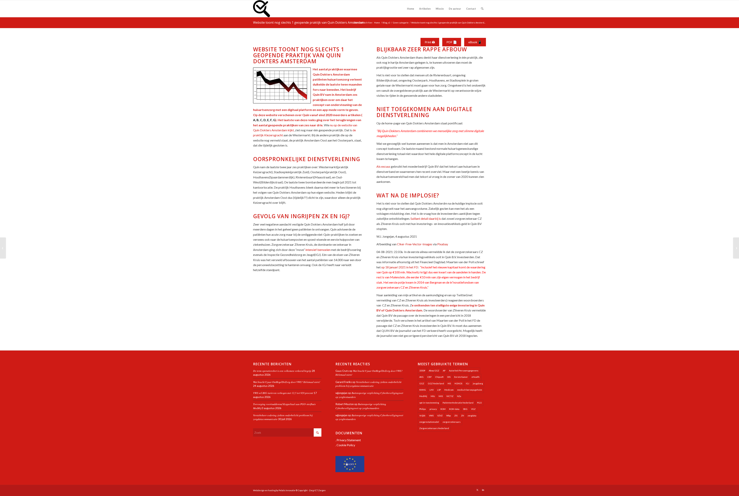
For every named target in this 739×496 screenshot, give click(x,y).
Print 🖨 (430, 42)
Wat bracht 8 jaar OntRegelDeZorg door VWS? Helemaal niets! (286, 382)
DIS (449, 377)
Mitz (433, 396)
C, (261, 120)
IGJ (467, 383)
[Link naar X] (477, 490)
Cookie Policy (346, 445)
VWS (431, 415)
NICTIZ (449, 396)
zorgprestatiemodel (429, 422)
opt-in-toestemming (429, 402)
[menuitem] (411, 8)
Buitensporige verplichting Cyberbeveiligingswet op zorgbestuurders (360, 406)
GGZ (421, 383)
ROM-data (454, 409)
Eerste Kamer (461, 377)
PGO (479, 402)
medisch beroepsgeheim (469, 390)
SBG (465, 409)
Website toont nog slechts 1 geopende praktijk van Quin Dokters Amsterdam (308, 22)
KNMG (422, 390)
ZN (462, 415)
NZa (459, 396)
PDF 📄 (451, 42)
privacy (433, 409)
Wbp (448, 415)
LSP (439, 390)
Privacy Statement (349, 440)
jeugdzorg (478, 383)
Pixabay (442, 244)
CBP (429, 377)
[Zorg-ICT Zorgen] (261, 8)
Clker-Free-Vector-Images (414, 244)
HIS (449, 383)
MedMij (423, 396)
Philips (422, 409)
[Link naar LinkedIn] (483, 490)
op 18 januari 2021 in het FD (399, 267)
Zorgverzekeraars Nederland (434, 428)
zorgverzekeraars (452, 422)
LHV (432, 390)
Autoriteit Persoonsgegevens (463, 370)
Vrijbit (422, 415)
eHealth (475, 377)
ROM (443, 409)
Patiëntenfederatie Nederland (458, 402)
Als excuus (383, 166)
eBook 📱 (475, 42)
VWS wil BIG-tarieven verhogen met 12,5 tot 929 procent (283, 393)
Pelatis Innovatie (287, 490)
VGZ (473, 409)
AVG (421, 377)
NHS (441, 396)
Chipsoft (439, 377)
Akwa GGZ (434, 370)
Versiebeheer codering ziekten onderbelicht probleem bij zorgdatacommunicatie (368, 384)
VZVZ (440, 415)
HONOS (458, 383)
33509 (422, 370)
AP (444, 370)
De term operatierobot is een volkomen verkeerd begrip (282, 371)
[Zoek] (482, 8)
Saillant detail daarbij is (425, 218)
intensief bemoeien (317, 249)
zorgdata (472, 415)
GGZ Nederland (436, 383)
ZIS (455, 415)
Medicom (449, 390)
